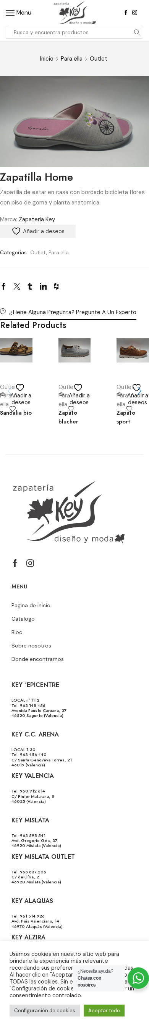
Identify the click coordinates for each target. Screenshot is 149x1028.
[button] (139, 390)
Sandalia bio (16, 413)
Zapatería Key (37, 219)
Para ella (72, 59)
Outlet (98, 59)
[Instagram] (134, 13)
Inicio (46, 59)
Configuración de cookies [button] (44, 1010)
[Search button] (137, 32)
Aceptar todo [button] (104, 1010)
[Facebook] (125, 13)
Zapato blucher (68, 417)
